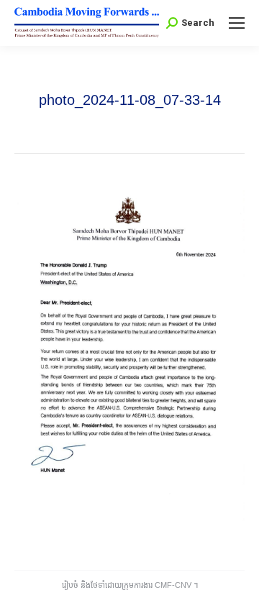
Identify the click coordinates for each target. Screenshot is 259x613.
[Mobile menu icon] (237, 23)
